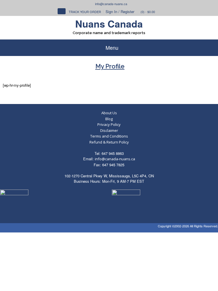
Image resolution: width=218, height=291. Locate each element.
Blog (109, 118)
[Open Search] (62, 11)
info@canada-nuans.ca (115, 158)
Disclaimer (109, 130)
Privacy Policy (109, 124)
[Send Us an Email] (92, 4)
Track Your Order (85, 12)
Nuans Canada (109, 23)
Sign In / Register (120, 11)
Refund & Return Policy (109, 142)
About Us (109, 112)
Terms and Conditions (109, 136)
